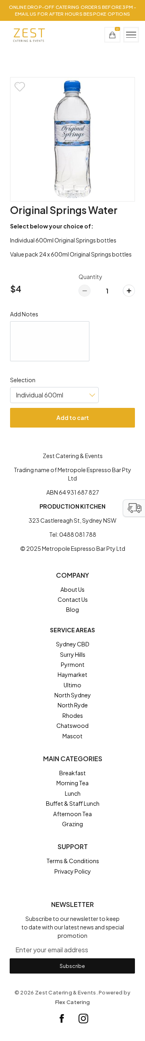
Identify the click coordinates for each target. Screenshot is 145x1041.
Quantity (90, 276)
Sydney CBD (72, 644)
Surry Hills (72, 654)
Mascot (72, 735)
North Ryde (73, 705)
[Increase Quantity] (129, 291)
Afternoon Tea (72, 813)
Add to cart (72, 417)
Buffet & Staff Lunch (72, 803)
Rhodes (72, 715)
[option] (72, 139)
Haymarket (72, 674)
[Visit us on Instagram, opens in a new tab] (83, 1018)
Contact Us (73, 599)
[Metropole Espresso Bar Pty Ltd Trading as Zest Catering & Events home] (29, 35)
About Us (72, 589)
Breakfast (72, 772)
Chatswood (72, 725)
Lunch (73, 793)
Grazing (72, 823)
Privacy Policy (72, 871)
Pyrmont (73, 664)
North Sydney (72, 695)
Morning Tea (72, 782)
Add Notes (24, 314)
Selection (22, 379)
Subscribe (72, 966)
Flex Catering (72, 1002)
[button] (134, 508)
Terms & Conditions (72, 860)
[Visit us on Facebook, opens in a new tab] (62, 1018)
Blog (72, 609)
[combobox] (54, 395)
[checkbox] (19, 86)
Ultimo (72, 685)
